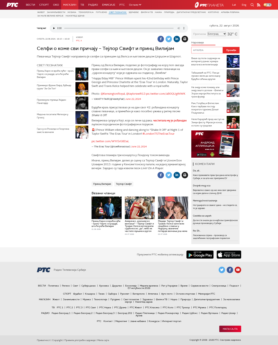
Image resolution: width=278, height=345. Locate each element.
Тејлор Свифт (124, 184)
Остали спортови (185, 293)
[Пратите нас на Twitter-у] (222, 270)
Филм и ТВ (147, 12)
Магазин (69, 4)
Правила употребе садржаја (79, 340)
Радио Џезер (228, 313)
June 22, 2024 (133, 99)
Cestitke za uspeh (202, 215)
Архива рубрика (230, 12)
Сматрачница (219, 285)
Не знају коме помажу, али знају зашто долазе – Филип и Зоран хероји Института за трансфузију (207, 92)
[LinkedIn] (177, 39)
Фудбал (77, 293)
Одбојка (112, 293)
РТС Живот (136, 307)
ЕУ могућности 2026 (139, 288)
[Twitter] (169, 39)
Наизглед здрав (75, 16)
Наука (158, 12)
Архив (139, 315)
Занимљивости (56, 12)
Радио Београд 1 (61, 313)
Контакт (108, 321)
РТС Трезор (183, 307)
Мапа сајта (230, 328)
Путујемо (101, 12)
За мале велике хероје (50, 16)
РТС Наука (105, 307)
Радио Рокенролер (168, 313)
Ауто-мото (167, 293)
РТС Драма (120, 307)
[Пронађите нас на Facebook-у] (230, 270)
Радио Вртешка (209, 313)
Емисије (108, 4)
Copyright (57, 340)
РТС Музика (199, 307)
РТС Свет (91, 307)
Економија (131, 285)
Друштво (117, 285)
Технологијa (86, 12)
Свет (75, 285)
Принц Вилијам (102, 184)
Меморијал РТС (206, 293)
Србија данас (88, 285)
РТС (122, 4)
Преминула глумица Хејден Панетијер (51, 101)
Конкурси (154, 321)
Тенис (101, 293)
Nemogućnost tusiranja (205, 200)
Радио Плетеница (145, 313)
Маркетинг (121, 321)
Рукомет (124, 293)
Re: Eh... (197, 230)
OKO (56, 4)
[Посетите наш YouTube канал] (238, 270)
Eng (244, 4)
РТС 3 (79, 307)
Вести (30, 4)
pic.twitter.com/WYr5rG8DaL (110, 141)
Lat (234, 4)
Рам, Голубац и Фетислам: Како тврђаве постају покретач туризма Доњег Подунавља (205, 108)
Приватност (43, 340)
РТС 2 (69, 307)
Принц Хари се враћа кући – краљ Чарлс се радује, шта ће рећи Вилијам (55, 74)
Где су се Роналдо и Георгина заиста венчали (53, 130)
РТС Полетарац (218, 307)
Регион (66, 285)
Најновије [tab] (197, 42)
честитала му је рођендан (170, 120)
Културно (213, 12)
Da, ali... (197, 170)
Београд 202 (125, 313)
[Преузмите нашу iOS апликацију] (229, 255)
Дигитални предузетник (191, 12)
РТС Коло (168, 307)
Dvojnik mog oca (201, 185)
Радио (93, 4)
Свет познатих (117, 12)
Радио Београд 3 (105, 313)
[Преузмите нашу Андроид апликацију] (199, 255)
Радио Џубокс (190, 313)
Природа (169, 12)
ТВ (82, 4)
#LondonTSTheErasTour (158, 133)
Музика (72, 12)
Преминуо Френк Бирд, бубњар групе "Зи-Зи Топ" (54, 87)
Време (184, 285)
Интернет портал (171, 321)
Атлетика (153, 293)
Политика (53, 285)
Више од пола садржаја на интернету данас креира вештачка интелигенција (205, 61)
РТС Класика (152, 307)
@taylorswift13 (135, 93)
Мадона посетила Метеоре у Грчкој (52, 116)
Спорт (44, 4)
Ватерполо (139, 293)
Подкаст (234, 285)
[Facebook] (161, 39)
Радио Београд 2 (83, 313)
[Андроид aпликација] (215, 144)
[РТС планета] (209, 5)
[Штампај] (185, 39)
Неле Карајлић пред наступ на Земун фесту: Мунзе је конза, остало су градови (207, 122)
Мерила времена (149, 285)
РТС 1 (60, 307)
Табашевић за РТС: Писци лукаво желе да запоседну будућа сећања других (205, 75)
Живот (41, 12)
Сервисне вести (199, 285)
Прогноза (199, 34)
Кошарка (90, 293)
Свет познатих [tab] (50, 65)
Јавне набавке (138, 321)
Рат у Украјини (169, 285)
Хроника (104, 285)
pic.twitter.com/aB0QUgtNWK (165, 93)
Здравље (134, 12)
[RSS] (258, 5)
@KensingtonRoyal (113, 93)
